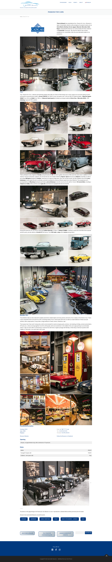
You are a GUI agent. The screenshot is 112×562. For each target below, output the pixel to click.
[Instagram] (60, 550)
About (81, 2)
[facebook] (56, 550)
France (24, 519)
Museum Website (24, 436)
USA (83, 519)
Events (75, 2)
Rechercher (88, 532)
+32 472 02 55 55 (63, 431)
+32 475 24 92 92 (65, 432)
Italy (55, 519)
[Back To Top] (106, 556)
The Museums (63, 2)
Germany (33, 519)
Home (21, 16)
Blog (70, 2)
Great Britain (45, 519)
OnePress (60, 559)
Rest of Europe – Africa (69, 519)
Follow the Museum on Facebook (65, 436)
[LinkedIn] (52, 550)
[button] (91, 483)
